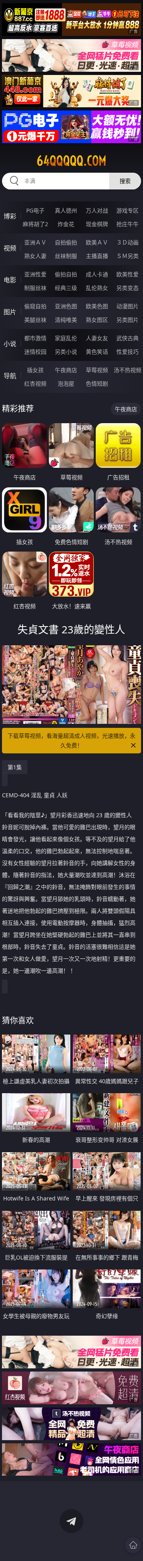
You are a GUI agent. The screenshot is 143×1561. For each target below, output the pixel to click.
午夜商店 (66, 370)
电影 (10, 280)
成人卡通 (97, 274)
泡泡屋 (66, 383)
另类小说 (66, 351)
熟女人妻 (35, 256)
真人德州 (66, 210)
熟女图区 (97, 319)
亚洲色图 (66, 306)
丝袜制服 (66, 256)
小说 (10, 343)
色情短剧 (97, 383)
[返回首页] (133, 1545)
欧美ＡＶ (97, 242)
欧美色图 (97, 306)
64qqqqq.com (71, 161)
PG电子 (35, 210)
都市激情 (35, 338)
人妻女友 (97, 338)
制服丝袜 (35, 288)
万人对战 (97, 210)
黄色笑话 (97, 351)
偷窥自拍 (35, 306)
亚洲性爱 (35, 274)
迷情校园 (35, 351)
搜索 (125, 181)
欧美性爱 (127, 274)
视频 (10, 248)
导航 (10, 375)
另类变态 (127, 288)
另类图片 (127, 319)
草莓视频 (97, 370)
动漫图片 (127, 306)
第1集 (15, 767)
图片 (10, 311)
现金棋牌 (97, 224)
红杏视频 (35, 383)
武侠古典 (127, 338)
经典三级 (66, 288)
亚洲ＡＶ (35, 242)
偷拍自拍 (66, 274)
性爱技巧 (127, 351)
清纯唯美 (66, 319)
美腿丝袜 (35, 319)
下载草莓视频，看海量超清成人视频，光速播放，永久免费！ (71, 740)
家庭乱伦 (66, 338)
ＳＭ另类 (127, 256)
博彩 (10, 216)
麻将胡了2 (35, 224)
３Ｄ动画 (127, 242)
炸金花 (66, 224)
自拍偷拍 (66, 242)
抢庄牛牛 (127, 224)
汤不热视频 (127, 370)
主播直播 (97, 256)
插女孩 (35, 370)
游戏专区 (127, 210)
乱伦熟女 (97, 288)
